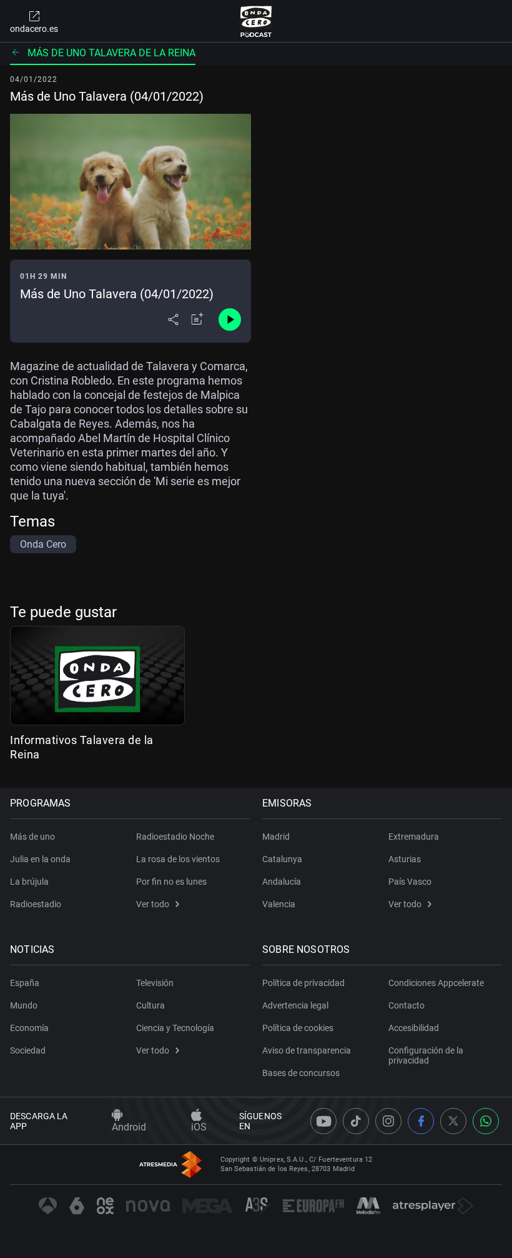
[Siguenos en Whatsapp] (486, 1121)
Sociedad (28, 1050)
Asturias (404, 859)
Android (129, 1127)
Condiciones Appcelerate (436, 983)
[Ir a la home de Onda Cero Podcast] (256, 21)
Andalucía (281, 882)
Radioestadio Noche (175, 837)
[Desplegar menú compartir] (173, 319)
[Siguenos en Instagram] (388, 1121)
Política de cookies (297, 1028)
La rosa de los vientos (178, 859)
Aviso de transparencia (306, 1050)
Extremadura (413, 837)
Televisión (155, 983)
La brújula (29, 882)
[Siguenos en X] (453, 1121)
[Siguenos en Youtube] (323, 1121)
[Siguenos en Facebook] (421, 1121)
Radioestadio (35, 904)
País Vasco (409, 882)
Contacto (406, 1005)
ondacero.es (34, 29)
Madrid (276, 837)
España (24, 983)
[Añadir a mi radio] (197, 319)
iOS (199, 1127)
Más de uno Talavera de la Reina (111, 53)
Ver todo (152, 904)
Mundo (23, 1005)
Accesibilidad (413, 1028)
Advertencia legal (295, 1005)
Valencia (278, 904)
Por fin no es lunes (171, 882)
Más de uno (32, 837)
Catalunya (282, 859)
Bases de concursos (301, 1073)
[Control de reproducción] (230, 319)
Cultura (150, 1005)
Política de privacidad (303, 983)
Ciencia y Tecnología (175, 1028)
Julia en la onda (40, 859)
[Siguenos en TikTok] (356, 1121)
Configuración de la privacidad (425, 1055)
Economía (29, 1028)
